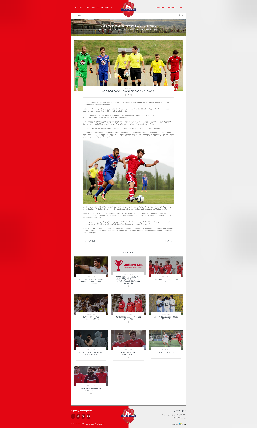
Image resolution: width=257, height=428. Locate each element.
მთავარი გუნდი (121, 29)
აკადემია (159, 8)
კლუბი (100, 8)
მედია (181, 8)
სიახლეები (89, 8)
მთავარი (77, 8)
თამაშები (171, 8)
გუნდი (108, 8)
